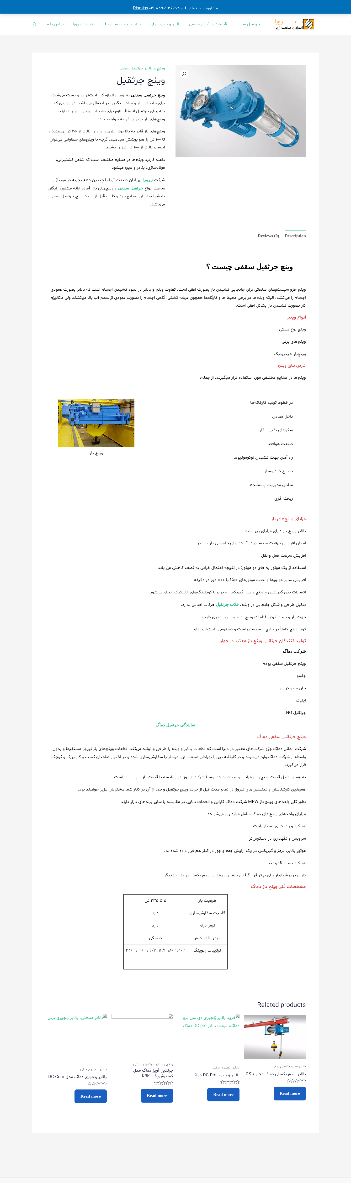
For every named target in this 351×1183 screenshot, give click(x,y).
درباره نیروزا (83, 24)
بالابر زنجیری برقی (165, 24)
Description (295, 235)
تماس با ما (55, 24)
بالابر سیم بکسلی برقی (121, 24)
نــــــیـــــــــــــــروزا (289, 21)
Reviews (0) (268, 235)
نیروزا (148, 179)
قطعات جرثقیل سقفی (208, 24)
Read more (290, 1093)
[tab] (295, 236)
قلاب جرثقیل (227, 604)
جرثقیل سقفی (247, 24)
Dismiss (140, 8)
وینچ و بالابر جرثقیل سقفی (142, 68)
